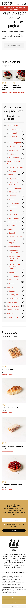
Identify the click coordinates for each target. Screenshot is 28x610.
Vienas (11, 199)
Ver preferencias (14, 606)
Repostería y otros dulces (12, 138)
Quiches (12, 211)
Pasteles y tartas (13, 125)
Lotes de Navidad (13, 310)
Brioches (12, 196)
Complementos (13, 306)
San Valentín (12, 302)
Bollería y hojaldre (14, 143)
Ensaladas (13, 226)
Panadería (11, 229)
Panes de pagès (12, 241)
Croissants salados (13, 183)
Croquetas (13, 214)
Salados (10, 175)
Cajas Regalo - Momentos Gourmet (15, 266)
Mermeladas (14, 276)
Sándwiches (14, 192)
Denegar (14, 602)
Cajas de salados (16, 178)
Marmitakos (14, 203)
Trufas (11, 283)
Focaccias (13, 207)
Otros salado (14, 218)
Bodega (12, 291)
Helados (12, 272)
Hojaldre (12, 154)
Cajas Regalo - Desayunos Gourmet (15, 258)
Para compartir (15, 129)
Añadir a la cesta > (7, 374)
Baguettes (13, 233)
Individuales (13, 133)
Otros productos (15, 280)
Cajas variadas (15, 146)
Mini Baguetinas (15, 188)
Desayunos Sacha (16, 167)
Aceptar (14, 598)
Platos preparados (14, 222)
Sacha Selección (13, 246)
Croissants (13, 150)
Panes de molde (15, 237)
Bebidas (10, 287)
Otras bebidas (14, 298)
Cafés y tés (13, 295)
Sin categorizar (12, 317)
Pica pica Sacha (15, 171)
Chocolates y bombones (14, 251)
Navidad (10, 313)
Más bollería (14, 158)
